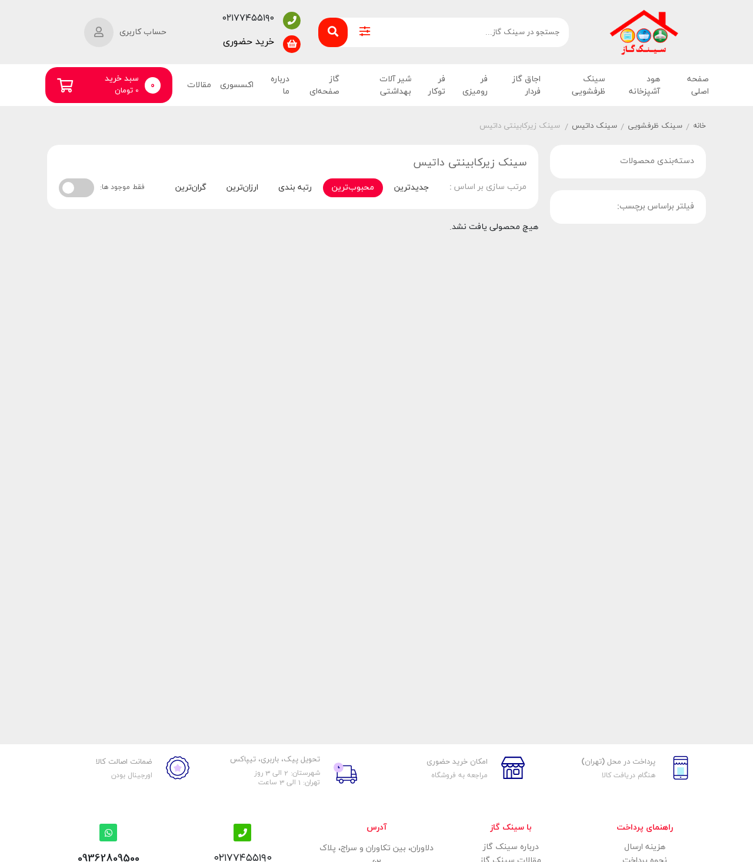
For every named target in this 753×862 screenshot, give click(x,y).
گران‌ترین (190, 187)
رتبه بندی (295, 187)
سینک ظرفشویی (588, 85)
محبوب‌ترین (353, 187)
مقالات (199, 85)
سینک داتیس (594, 126)
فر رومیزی (475, 85)
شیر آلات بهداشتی (395, 85)
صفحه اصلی (698, 85)
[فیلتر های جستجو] (364, 32)
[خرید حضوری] (292, 44)
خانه (699, 126)
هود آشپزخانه (644, 85)
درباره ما (280, 85)
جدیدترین (411, 187)
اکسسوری (237, 85)
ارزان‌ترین (242, 187)
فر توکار (436, 85)
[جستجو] (333, 32)
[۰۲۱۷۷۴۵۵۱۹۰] (292, 20)
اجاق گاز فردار (526, 85)
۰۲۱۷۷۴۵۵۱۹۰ (248, 18)
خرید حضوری (248, 41)
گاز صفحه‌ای (324, 85)
